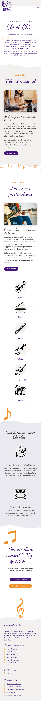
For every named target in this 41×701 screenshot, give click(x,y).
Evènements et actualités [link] (15, 689)
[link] (7, 11)
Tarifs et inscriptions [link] (14, 684)
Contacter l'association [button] (20, 579)
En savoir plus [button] (11, 153)
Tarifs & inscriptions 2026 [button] (20, 586)
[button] (37, 7)
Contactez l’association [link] (14, 687)
